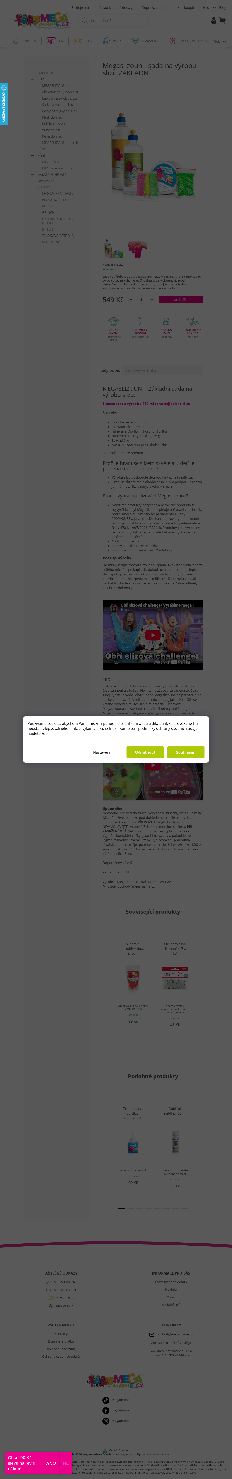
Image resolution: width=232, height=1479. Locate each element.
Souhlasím (186, 752)
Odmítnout (145, 752)
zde (44, 733)
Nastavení (101, 752)
